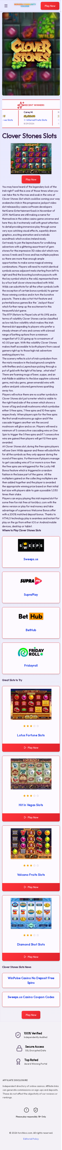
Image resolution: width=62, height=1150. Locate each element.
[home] (25, 9)
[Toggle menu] (6, 5)
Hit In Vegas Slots (31, 805)
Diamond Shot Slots (31, 944)
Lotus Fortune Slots (31, 735)
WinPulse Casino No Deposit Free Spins (31, 980)
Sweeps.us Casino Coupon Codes (31, 997)
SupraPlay (31, 594)
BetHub (31, 630)
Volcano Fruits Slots (31, 875)
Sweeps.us (31, 559)
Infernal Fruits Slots (32, 119)
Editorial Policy (31, 1138)
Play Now (50, 5)
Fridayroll (31, 665)
